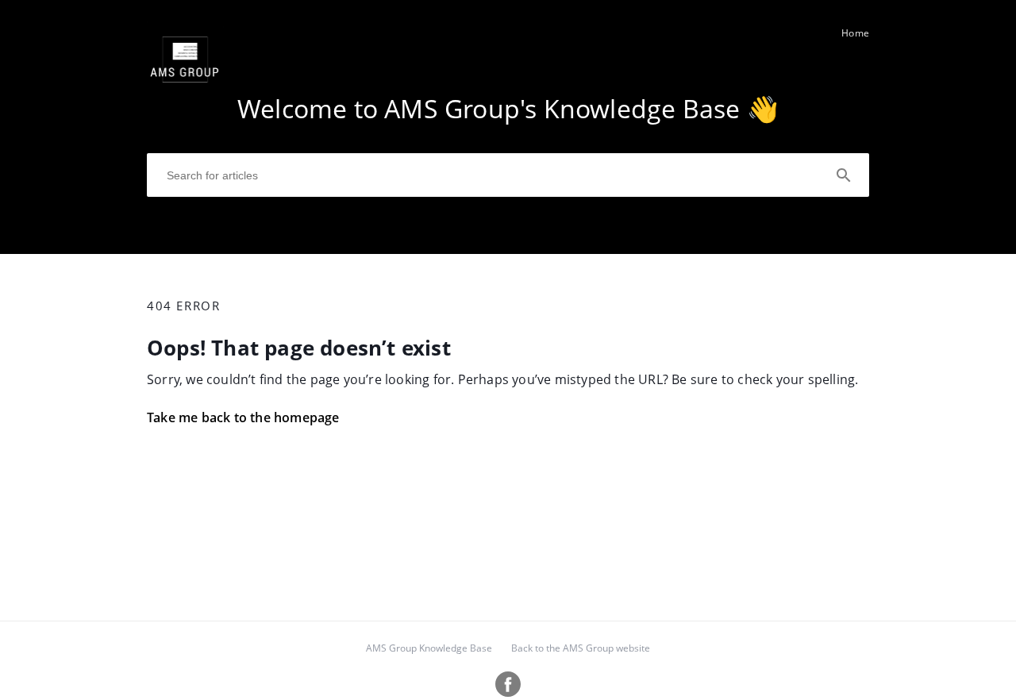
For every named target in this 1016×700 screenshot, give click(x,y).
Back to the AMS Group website (580, 648)
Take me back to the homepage (243, 417)
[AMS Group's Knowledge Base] (185, 96)
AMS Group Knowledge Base (429, 648)
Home (855, 33)
